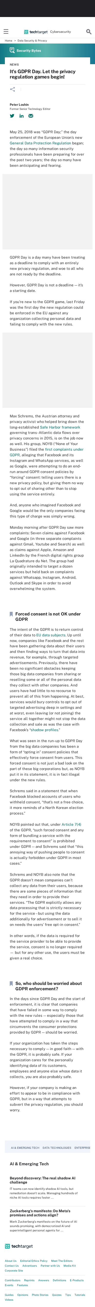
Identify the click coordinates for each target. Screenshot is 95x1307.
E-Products (77, 1280)
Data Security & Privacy (32, 40)
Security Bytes (29, 51)
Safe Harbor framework (60, 427)
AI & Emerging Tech (25, 1147)
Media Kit (70, 1265)
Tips (68, 1294)
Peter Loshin (19, 104)
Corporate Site (14, 1270)
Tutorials (80, 1294)
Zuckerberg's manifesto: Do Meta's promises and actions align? (40, 1213)
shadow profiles (44, 730)
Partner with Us (50, 1265)
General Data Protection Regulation (40, 143)
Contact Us (12, 1265)
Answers (43, 1280)
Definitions (59, 1280)
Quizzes (57, 1294)
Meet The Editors (62, 1260)
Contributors (12, 1280)
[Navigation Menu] (6, 32)
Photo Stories (40, 1294)
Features (22, 1285)
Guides (9, 1294)
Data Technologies (57, 1147)
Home (8, 40)
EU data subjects (51, 635)
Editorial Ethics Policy (34, 1260)
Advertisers (29, 1265)
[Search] (89, 32)
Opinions (22, 1294)
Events (9, 1285)
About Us (11, 1260)
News (14, 64)
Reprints (29, 1280)
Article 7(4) (71, 824)
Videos (9, 1299)
